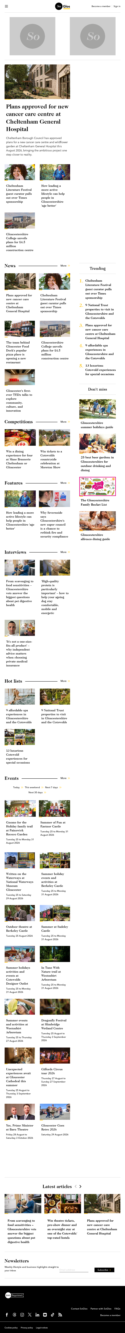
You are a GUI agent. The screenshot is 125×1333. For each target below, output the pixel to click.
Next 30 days (36, 792)
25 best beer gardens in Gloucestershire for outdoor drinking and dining (97, 463)
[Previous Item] (75, 1186)
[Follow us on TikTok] (52, 1314)
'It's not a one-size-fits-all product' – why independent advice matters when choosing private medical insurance (19, 653)
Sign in (117, 6)
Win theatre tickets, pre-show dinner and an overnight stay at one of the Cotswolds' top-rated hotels (62, 1229)
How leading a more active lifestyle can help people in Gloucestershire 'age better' (20, 520)
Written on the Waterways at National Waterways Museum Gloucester (19, 881)
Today (16, 787)
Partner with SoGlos (101, 1308)
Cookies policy (11, 1327)
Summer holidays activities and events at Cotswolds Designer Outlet (18, 975)
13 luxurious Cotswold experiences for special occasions (100, 370)
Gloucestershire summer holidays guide (97, 425)
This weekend (32, 787)
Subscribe (103, 1269)
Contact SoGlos (79, 1308)
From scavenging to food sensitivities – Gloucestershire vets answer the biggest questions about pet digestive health (19, 593)
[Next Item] (80, 1186)
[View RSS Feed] (60, 1314)
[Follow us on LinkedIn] (37, 1314)
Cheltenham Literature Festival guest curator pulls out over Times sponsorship (19, 193)
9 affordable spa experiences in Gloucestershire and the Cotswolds (99, 352)
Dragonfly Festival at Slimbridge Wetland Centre (53, 1024)
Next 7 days (51, 787)
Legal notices (42, 1327)
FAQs (117, 1308)
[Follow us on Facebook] (7, 1314)
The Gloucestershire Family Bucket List (95, 502)
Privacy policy (27, 1327)
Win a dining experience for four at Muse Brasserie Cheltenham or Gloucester (19, 459)
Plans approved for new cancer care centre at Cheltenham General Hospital (100, 331)
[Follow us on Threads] (14, 1314)
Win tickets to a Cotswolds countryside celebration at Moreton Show (51, 459)
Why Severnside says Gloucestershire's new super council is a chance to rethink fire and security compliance (54, 524)
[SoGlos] (62, 6)
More (63, 265)
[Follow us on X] (29, 1314)
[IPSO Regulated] (16, 1295)
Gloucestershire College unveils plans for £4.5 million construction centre (19, 242)
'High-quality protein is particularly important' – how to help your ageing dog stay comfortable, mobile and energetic (55, 597)
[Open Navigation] (6, 6)
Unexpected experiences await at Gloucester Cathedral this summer (18, 1077)
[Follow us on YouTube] (45, 1314)
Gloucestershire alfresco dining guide (95, 537)
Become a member (101, 6)
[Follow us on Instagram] (22, 1314)
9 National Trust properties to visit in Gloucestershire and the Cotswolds (99, 311)
